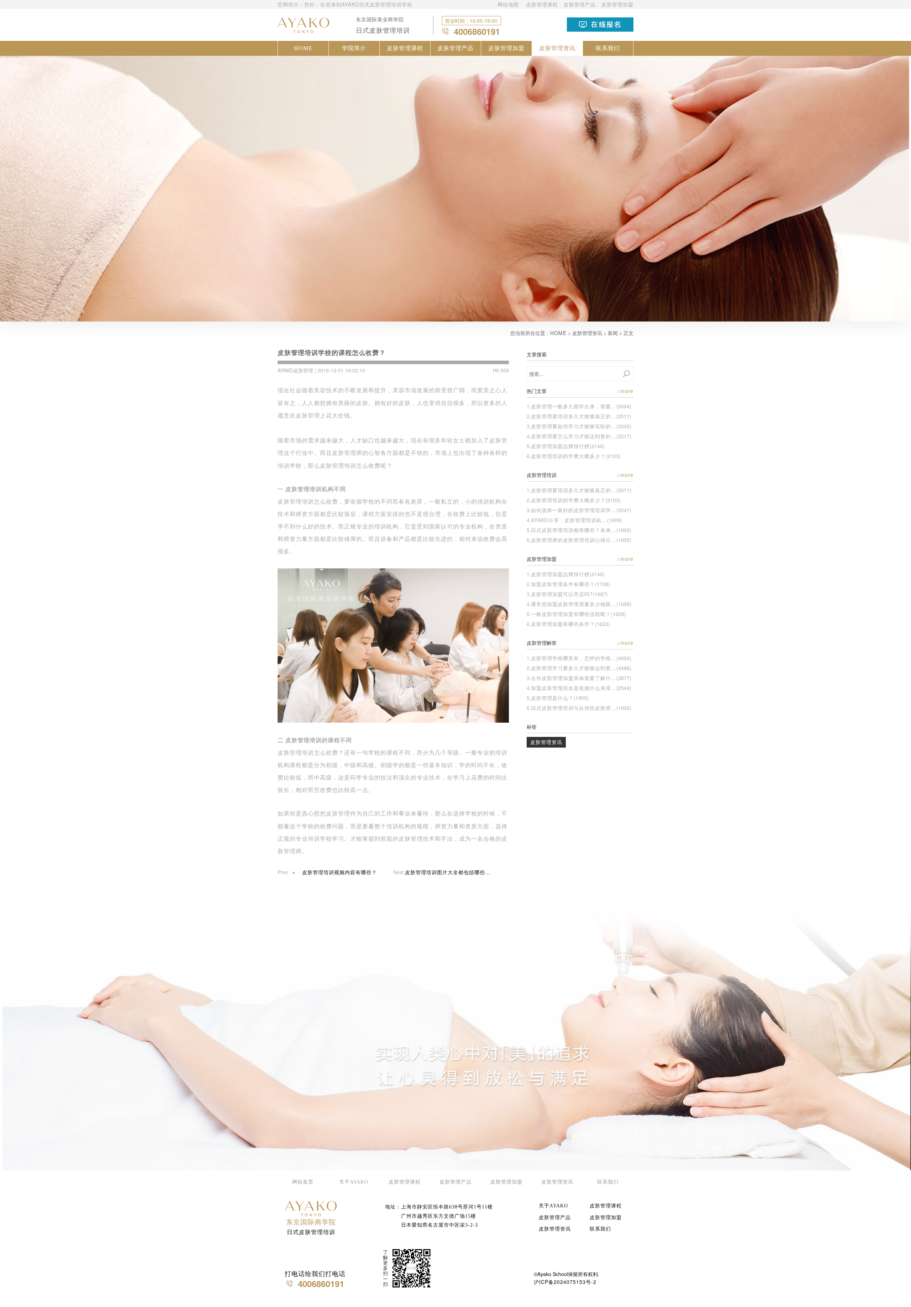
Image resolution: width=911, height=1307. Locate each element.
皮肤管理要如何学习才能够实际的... (573, 426)
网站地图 (508, 4)
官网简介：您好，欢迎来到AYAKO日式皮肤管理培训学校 (345, 4)
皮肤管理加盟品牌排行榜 (560, 446)
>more (625, 390)
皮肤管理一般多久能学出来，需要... (573, 406)
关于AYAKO (353, 1182)
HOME (303, 48)
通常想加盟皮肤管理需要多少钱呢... (573, 603)
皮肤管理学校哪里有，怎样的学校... (573, 658)
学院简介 (354, 48)
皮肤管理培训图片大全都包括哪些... (447, 872)
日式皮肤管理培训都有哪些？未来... (573, 529)
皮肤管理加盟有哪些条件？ (563, 623)
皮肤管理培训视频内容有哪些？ (339, 872)
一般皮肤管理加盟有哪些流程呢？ (571, 613)
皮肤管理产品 (580, 4)
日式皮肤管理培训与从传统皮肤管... (573, 707)
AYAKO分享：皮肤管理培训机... (569, 520)
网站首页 (303, 1182)
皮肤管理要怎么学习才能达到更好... (573, 436)
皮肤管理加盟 (617, 4)
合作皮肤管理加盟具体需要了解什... (573, 677)
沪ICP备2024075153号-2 (565, 1281)
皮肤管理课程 (542, 4)
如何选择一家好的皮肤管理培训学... (573, 510)
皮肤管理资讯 (557, 48)
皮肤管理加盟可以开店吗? (562, 593)
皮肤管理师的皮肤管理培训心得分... (573, 539)
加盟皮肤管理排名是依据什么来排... (573, 687)
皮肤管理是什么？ (552, 697)
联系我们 (608, 48)
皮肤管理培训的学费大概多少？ (568, 455)
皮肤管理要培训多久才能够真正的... (573, 416)
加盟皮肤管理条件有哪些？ (563, 584)
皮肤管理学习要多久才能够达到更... (573, 667)
